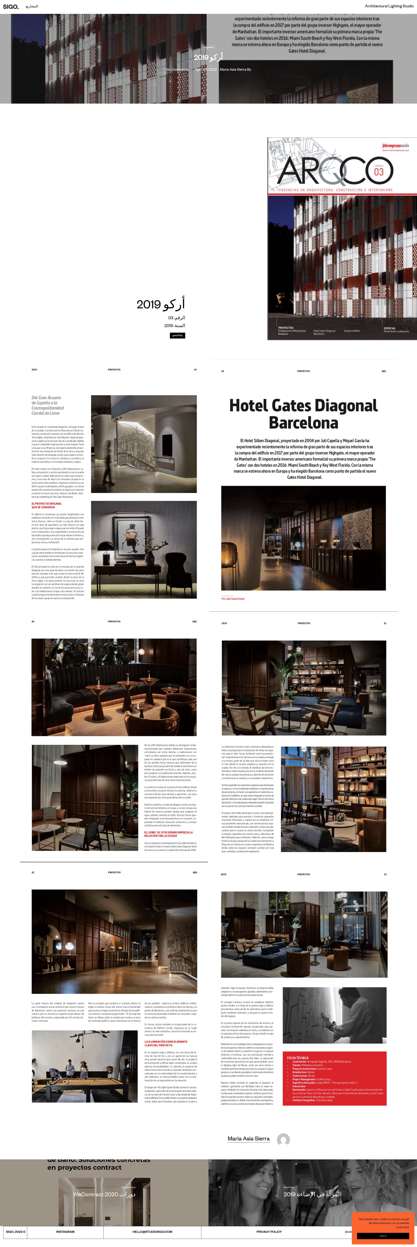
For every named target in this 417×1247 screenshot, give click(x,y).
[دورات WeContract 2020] (104, 1192)
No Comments (177, 70)
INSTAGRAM (65, 1232)
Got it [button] (383, 1236)
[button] (177, 336)
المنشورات (208, 47)
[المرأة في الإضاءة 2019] (312, 1192)
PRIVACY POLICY (269, 1232)
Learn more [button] (402, 1227)
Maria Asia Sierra (233, 70)
